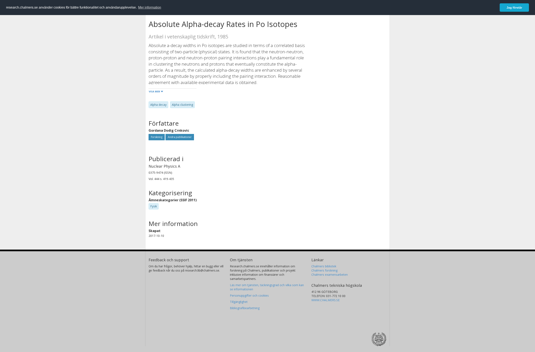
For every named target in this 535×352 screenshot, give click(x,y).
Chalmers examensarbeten (329, 275)
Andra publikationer (180, 137)
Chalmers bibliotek (323, 266)
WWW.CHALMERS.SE (325, 300)
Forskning (156, 137)
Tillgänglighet (239, 302)
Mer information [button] (149, 7)
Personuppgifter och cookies (249, 295)
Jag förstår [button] (514, 7)
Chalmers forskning (324, 270)
